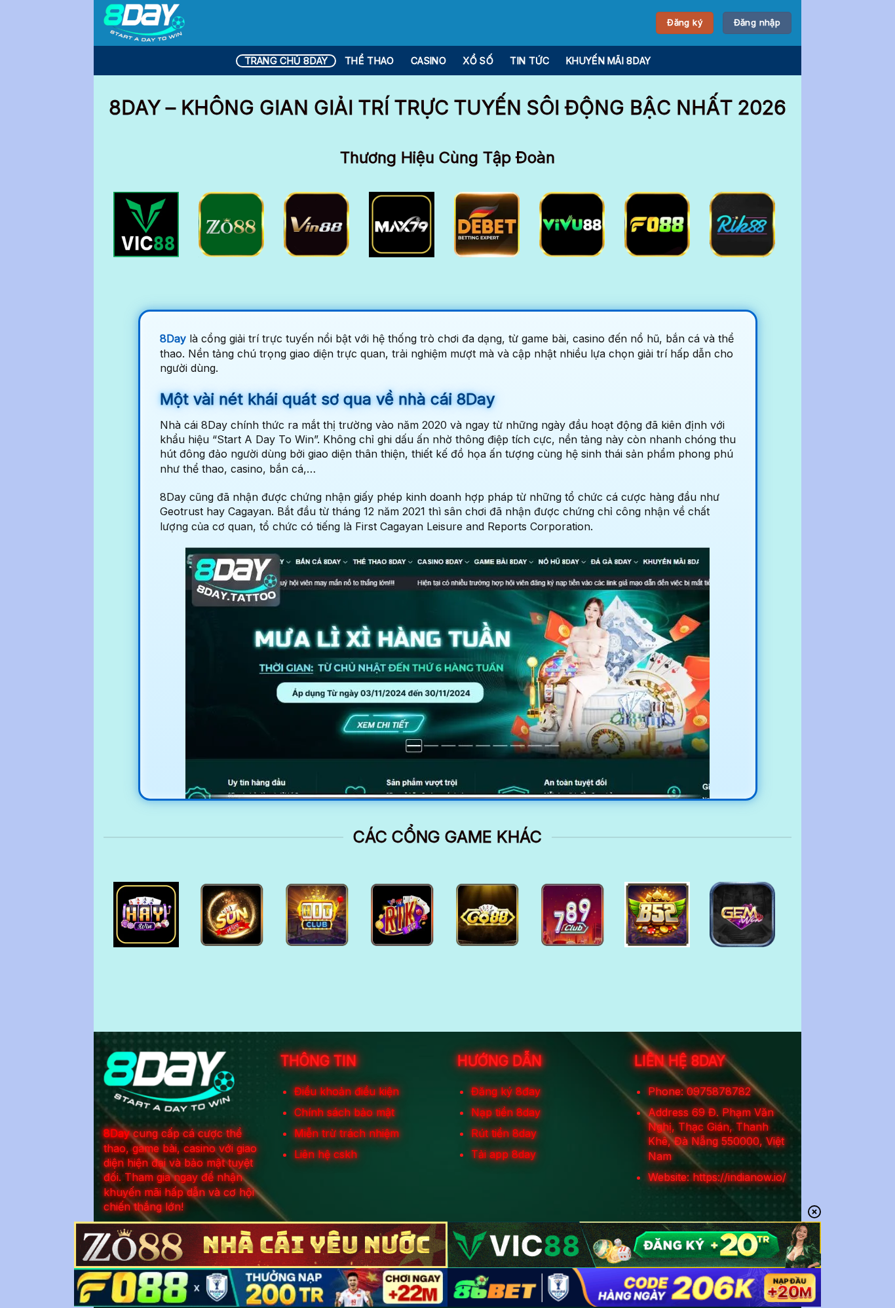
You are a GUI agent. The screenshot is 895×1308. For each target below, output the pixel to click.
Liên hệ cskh (325, 1154)
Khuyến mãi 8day (608, 60)
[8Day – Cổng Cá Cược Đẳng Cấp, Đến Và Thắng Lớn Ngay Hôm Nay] (144, 23)
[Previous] (133, 229)
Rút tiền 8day (504, 1133)
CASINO (428, 60)
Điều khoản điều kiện (346, 1091)
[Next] (761, 229)
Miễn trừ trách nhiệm (346, 1133)
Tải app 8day (503, 1154)
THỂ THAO (369, 60)
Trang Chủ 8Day (286, 60)
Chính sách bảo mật (344, 1112)
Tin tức (529, 60)
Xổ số (478, 60)
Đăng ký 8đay (506, 1091)
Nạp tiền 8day (506, 1112)
